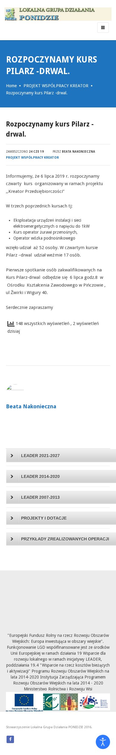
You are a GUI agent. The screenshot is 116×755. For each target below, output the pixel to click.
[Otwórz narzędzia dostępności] (103, 742)
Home (11, 85)
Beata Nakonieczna (78, 151)
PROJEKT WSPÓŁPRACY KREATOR (55, 85)
